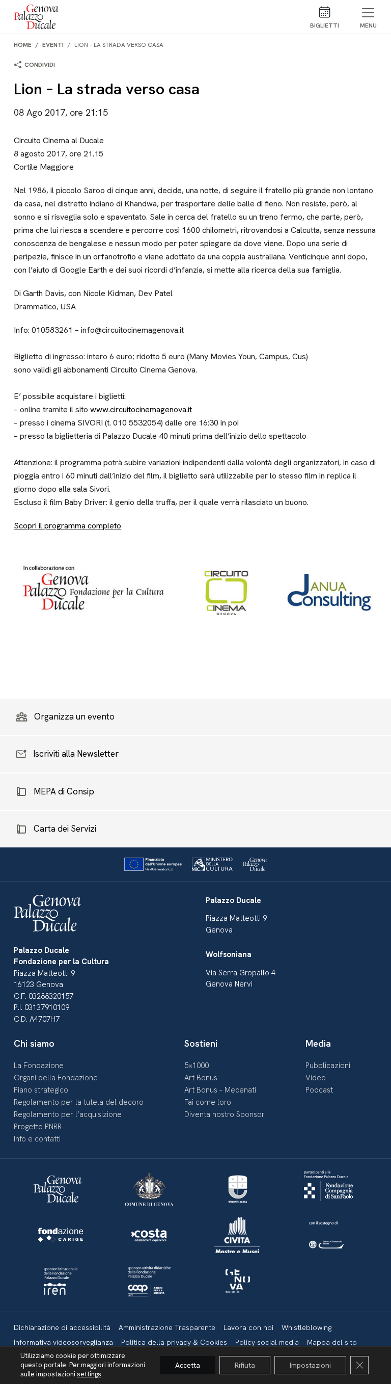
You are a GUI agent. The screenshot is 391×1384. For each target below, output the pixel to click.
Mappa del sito (332, 1342)
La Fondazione (39, 1065)
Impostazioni (310, 1365)
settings (89, 1374)
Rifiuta (245, 1365)
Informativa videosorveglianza (63, 1342)
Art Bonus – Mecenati (220, 1090)
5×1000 (196, 1065)
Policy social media (267, 1342)
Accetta (187, 1365)
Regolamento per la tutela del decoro (79, 1102)
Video (315, 1078)
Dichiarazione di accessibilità (62, 1327)
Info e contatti (37, 1139)
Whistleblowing (306, 1327)
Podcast (319, 1090)
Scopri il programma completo (67, 525)
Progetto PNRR (38, 1127)
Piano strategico (41, 1090)
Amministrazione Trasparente (167, 1327)
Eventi (53, 45)
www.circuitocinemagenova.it (141, 409)
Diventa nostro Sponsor (224, 1114)
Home (23, 45)
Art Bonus (200, 1078)
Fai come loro (207, 1102)
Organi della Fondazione (56, 1078)
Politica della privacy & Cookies (174, 1342)
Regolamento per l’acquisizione (68, 1114)
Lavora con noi (248, 1327)
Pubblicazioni (327, 1065)
